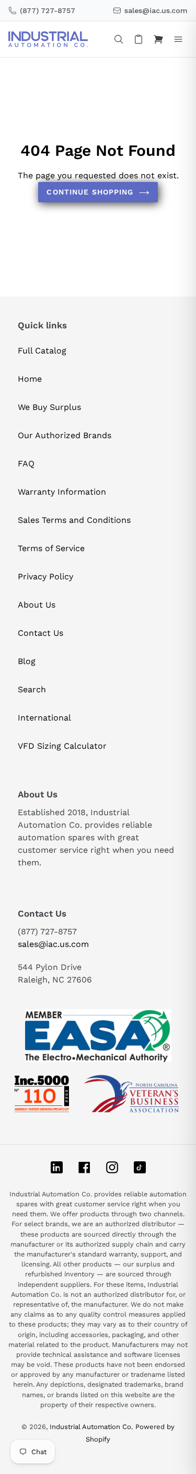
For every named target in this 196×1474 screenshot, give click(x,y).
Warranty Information (62, 492)
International (44, 718)
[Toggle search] (118, 39)
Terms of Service (51, 548)
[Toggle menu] (178, 39)
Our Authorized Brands (64, 435)
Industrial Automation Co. (91, 1427)
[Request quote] (138, 39)
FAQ (26, 464)
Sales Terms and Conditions (74, 520)
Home (30, 379)
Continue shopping (90, 192)
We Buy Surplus (49, 407)
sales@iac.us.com (53, 944)
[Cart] (158, 39)
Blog (27, 661)
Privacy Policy (45, 576)
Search (32, 689)
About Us (36, 605)
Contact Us (40, 633)
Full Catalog (42, 351)
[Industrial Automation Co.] (48, 39)
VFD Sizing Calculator (62, 746)
